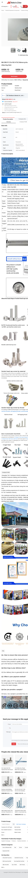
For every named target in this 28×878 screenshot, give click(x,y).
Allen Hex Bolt (6, 864)
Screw (2, 832)
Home (2, 10)
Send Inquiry (14, 76)
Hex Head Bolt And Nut (19, 861)
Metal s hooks (18, 832)
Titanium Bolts (18, 829)
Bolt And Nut (17, 827)
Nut (15, 847)
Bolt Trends (22, 864)
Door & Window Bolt (7, 847)
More (2, 867)
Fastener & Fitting (24, 10)
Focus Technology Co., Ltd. (18, 872)
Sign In (3, 112)
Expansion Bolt (6, 850)
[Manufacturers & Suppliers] (14, 2)
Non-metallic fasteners (6, 829)
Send (14, 744)
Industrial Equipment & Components (12, 10)
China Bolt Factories (7, 857)
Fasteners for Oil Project (6, 827)
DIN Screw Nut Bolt (7, 861)
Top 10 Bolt (14, 864)
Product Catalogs (22, 824)
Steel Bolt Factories (19, 857)
